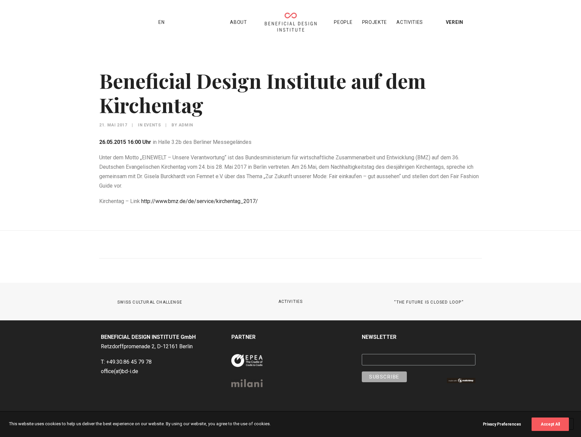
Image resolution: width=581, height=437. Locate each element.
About (238, 22)
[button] (105, 22)
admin (186, 125)
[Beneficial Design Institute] (290, 22)
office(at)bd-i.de (119, 371)
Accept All (550, 424)
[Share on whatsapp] (298, 246)
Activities (409, 22)
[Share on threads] (280, 246)
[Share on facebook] (271, 246)
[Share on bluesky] (306, 246)
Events (152, 125)
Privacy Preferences (502, 424)
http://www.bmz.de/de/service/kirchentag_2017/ (199, 201)
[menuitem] (105, 22)
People (343, 22)
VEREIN (454, 22)
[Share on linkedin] (289, 246)
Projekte (374, 22)
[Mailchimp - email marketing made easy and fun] (461, 381)
